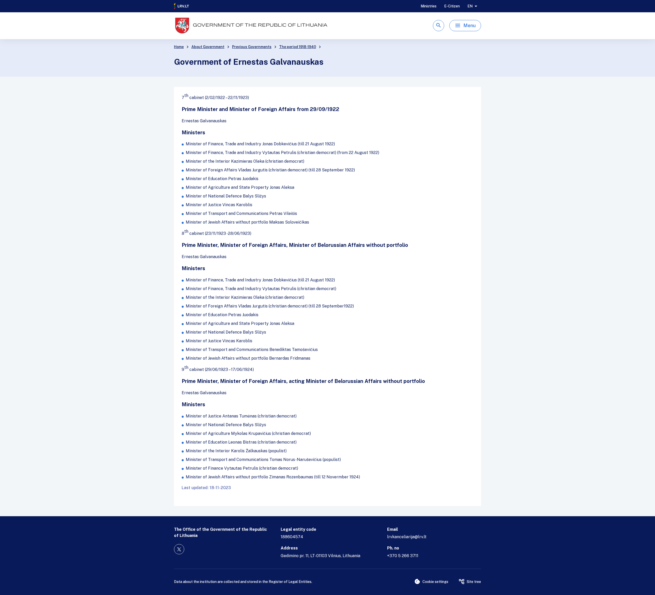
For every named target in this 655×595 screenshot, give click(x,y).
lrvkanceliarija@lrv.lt (407, 536)
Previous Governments (251, 47)
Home (179, 47)
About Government (207, 47)
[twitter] (179, 549)
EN (470, 6)
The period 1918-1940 (297, 47)
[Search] (438, 25)
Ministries (428, 6)
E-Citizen (452, 6)
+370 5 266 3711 (402, 555)
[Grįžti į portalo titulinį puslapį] (181, 6)
